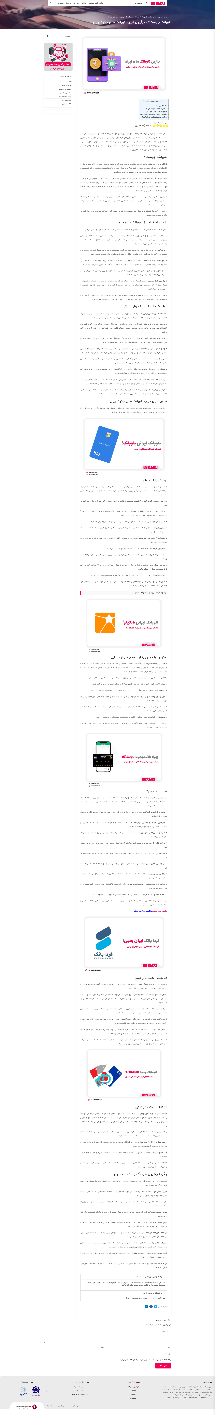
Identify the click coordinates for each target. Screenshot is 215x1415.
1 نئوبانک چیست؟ (161, 106)
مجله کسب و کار (66, 100)
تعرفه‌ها (133, 1390)
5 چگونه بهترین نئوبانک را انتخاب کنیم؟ (154, 117)
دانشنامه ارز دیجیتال (65, 89)
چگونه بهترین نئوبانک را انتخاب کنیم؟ (148, 1276)
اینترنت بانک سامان (142, 592)
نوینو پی (57, 1406)
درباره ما (76, 3)
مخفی (145, 101)
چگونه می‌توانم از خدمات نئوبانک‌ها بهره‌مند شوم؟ (144, 1298)
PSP (70, 82)
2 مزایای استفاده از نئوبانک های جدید (155, 108)
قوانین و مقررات (133, 1386)
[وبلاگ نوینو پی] (158, 3)
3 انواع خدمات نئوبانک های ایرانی (156, 111)
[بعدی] (47, 1391)
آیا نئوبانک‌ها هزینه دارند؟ (152, 1293)
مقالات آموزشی (66, 104)
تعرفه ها (68, 3)
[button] (124, 1276)
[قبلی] (8, 1391)
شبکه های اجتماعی (65, 93)
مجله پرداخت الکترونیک (64, 96)
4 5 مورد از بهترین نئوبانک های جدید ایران (153, 114)
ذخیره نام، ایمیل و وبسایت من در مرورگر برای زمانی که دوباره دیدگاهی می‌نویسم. (144, 1359)
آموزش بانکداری (66, 85)
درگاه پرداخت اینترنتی (96, 3)
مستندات (60, 3)
